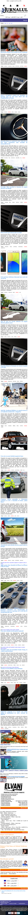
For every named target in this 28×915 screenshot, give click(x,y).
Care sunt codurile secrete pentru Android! (12, 631)
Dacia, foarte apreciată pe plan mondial (11, 232)
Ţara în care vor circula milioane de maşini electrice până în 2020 (14, 322)
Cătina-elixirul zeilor (5, 744)
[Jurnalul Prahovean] (4, 6)
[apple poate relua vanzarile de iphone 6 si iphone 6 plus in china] (14, 563)
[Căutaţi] (25, 16)
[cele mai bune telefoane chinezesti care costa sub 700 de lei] (14, 275)
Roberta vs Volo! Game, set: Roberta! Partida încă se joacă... (13, 846)
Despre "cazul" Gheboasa (7, 834)
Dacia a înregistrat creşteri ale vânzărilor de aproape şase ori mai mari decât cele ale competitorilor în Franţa (14, 97)
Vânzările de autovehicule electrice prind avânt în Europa (14, 545)
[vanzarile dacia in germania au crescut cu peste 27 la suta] (14, 364)
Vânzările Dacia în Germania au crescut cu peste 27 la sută (14, 366)
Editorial (24, 832)
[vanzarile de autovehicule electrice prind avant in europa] (14, 543)
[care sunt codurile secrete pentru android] (10, 629)
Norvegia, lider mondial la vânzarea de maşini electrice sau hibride (14, 187)
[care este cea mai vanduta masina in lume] (14, 454)
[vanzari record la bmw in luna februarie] (10, 667)
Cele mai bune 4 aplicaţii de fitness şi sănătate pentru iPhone (14, 771)
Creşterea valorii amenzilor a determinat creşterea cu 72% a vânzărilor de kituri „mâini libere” (14, 500)
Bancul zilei (24, 807)
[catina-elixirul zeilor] (14, 743)
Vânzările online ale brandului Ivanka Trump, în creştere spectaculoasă (14, 650)
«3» (9, 23)
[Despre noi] (10, 6)
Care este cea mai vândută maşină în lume (12, 456)
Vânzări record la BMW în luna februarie (11, 668)
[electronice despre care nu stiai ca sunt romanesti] (14, 50)
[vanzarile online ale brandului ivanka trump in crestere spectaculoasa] (14, 648)
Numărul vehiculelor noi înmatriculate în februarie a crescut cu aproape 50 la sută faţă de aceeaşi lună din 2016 (14, 611)
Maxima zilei (23, 869)
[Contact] (17, 6)
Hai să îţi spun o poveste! (7, 859)
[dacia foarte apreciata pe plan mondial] (14, 231)
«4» (11, 23)
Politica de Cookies (19, 909)
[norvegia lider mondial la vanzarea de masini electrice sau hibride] (14, 185)
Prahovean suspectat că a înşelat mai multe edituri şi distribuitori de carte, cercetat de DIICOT (14, 713)
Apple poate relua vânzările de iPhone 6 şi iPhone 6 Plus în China (14, 565)
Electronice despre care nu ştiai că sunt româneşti (14, 52)
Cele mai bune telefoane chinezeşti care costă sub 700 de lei (14, 277)
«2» (7, 23)
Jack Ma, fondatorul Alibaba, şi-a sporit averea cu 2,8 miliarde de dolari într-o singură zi (14, 411)
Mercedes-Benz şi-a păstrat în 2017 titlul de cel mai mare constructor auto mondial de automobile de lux (14, 142)
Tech (2, 757)
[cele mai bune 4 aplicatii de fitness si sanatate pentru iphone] (14, 769)
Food (2, 731)
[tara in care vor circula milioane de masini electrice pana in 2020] (14, 320)
